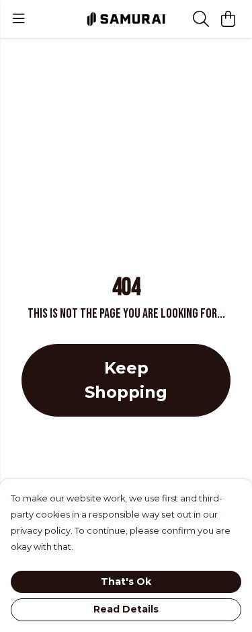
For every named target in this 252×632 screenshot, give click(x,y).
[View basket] (227, 18)
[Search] (200, 18)
